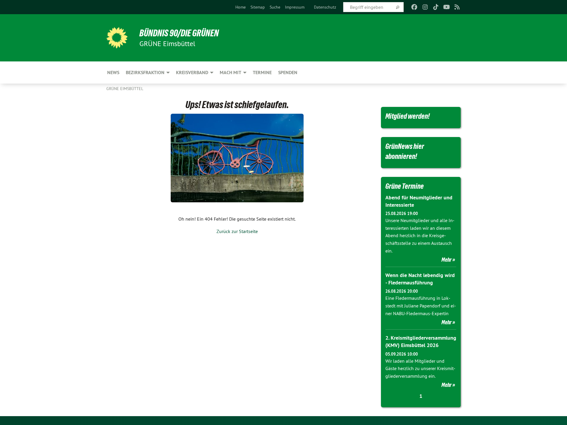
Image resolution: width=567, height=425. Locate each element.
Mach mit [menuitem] (230, 72)
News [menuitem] (113, 72)
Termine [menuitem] (262, 72)
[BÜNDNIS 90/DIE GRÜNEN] (117, 37)
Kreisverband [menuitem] (192, 72)
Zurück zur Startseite (237, 231)
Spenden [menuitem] (287, 72)
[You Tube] (446, 7)
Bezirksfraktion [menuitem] (145, 72)
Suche (275, 7)
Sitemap (257, 7)
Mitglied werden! (407, 116)
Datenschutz (325, 7)
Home (240, 7)
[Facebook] (414, 7)
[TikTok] (435, 7)
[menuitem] (240, 7)
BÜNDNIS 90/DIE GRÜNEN (179, 33)
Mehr (446, 259)
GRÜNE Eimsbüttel (124, 88)
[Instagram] (425, 7)
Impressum (294, 7)
